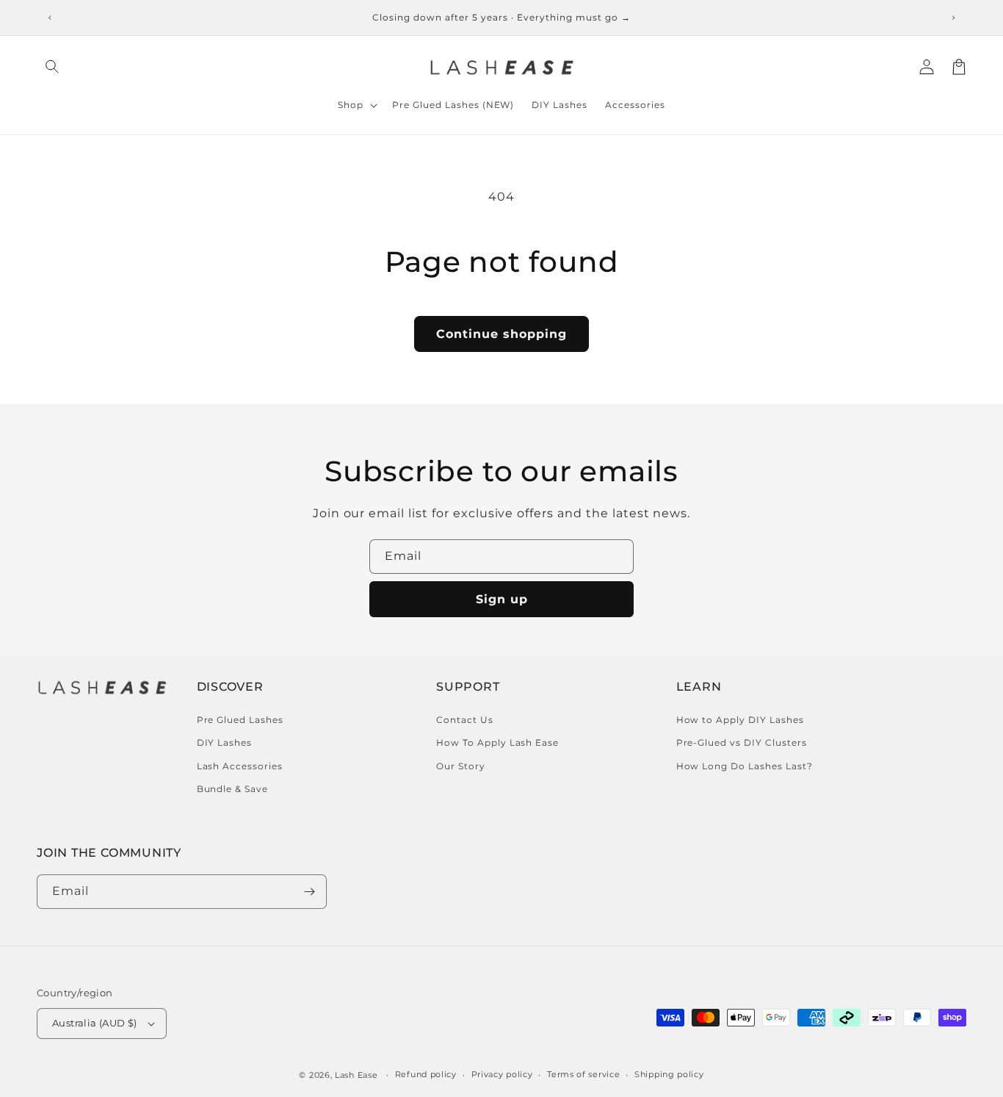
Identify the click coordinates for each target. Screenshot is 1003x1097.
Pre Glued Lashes (240, 719)
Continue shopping (501, 334)
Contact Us (464, 719)
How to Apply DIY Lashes (740, 719)
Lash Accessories (240, 766)
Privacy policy (502, 1074)
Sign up (502, 599)
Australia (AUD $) (94, 1023)
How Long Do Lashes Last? (744, 766)
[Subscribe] (310, 891)
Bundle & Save (232, 788)
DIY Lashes (225, 742)
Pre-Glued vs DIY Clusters (741, 742)
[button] (53, 67)
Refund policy (426, 1074)
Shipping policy (669, 1074)
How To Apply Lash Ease (497, 742)
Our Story (460, 766)
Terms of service (583, 1074)
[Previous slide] (50, 18)
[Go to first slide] (953, 18)
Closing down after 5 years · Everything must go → (501, 17)
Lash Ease (356, 1075)
